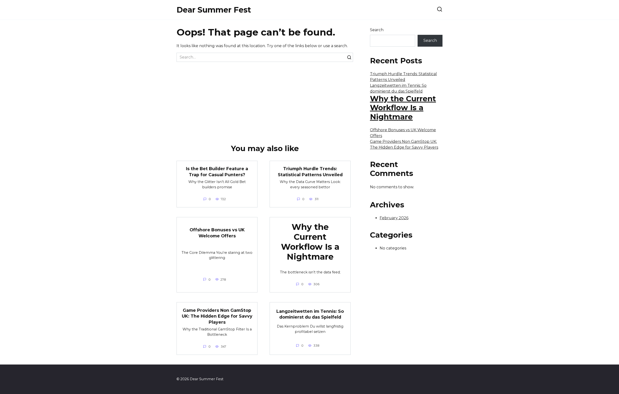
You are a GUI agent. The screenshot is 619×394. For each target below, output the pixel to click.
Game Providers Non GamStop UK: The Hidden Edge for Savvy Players (217, 315)
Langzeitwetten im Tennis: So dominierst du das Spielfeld (310, 314)
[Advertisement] (265, 98)
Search (376, 30)
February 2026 (394, 218)
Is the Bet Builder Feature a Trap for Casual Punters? (217, 171)
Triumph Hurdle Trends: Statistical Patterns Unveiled (310, 171)
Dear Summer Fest (214, 10)
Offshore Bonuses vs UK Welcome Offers (217, 232)
